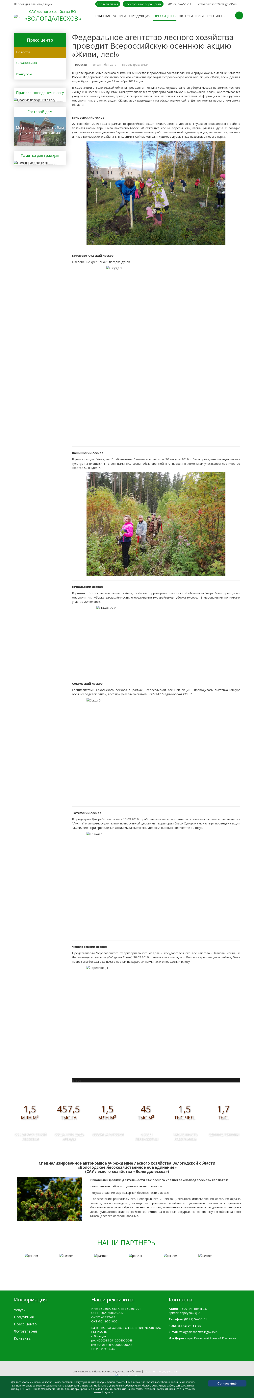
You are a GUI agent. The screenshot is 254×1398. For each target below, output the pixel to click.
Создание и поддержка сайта (162, 1371)
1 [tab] (121, 1282)
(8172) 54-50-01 (179, 4)
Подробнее (39, 99)
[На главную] (17, 16)
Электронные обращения (143, 4)
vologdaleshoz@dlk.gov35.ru (217, 4)
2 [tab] (127, 1282)
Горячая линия (107, 4)
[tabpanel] (40, 1256)
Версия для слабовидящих (33, 4)
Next (238, 1266)
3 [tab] (133, 1282)
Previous (16, 1266)
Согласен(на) (227, 1383)
